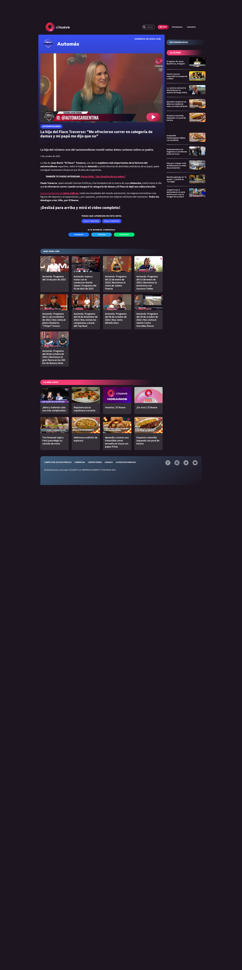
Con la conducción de (59, 193)
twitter (101, 235)
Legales (109, 462)
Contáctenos (95, 462)
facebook (78, 235)
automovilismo (51, 126)
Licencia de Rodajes (126, 462)
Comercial (79, 462)
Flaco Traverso (91, 221)
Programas (177, 27)
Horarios (191, 27)
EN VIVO (163, 27)
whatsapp (124, 235)
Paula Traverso (111, 221)
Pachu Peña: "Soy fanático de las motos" (103, 176)
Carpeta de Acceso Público (57, 462)
